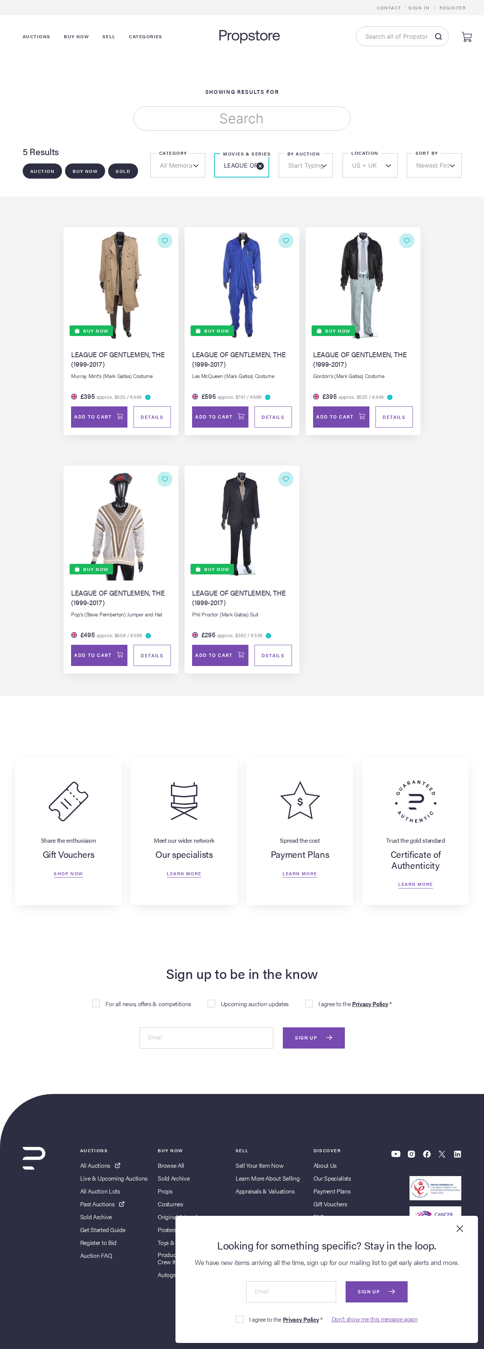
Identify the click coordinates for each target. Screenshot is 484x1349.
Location (365, 152)
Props (165, 1191)
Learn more (184, 873)
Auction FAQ (96, 1255)
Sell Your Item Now (259, 1165)
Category (173, 152)
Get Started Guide (103, 1229)
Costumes (170, 1203)
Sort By (427, 152)
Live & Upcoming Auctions (113, 1178)
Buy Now (85, 171)
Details (152, 417)
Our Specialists (332, 1178)
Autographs (172, 1274)
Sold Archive (96, 1216)
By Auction (303, 153)
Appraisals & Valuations (265, 1191)
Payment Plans (332, 1191)
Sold (123, 171)
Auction (42, 171)
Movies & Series (247, 153)
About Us (325, 1165)
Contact (389, 7)
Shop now (68, 873)
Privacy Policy (370, 1003)
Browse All (171, 1165)
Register (452, 7)
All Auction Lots (100, 1191)
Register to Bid (98, 1242)
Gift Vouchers (330, 1203)
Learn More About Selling (267, 1178)
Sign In (419, 7)
